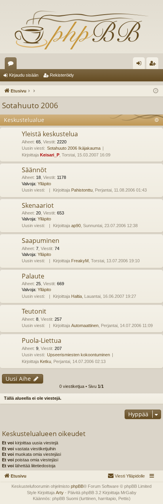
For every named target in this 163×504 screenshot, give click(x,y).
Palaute (33, 276)
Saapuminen (40, 240)
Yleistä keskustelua (50, 134)
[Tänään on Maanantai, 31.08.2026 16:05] (155, 91)
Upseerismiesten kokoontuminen (78, 354)
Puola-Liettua (41, 340)
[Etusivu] (81, 29)
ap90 (76, 225)
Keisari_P (49, 154)
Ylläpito (44, 183)
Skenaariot (38, 205)
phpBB (77, 486)
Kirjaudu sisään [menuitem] (140, 64)
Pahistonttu (82, 190)
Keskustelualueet (12, 64)
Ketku (45, 361)
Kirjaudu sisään (23, 75)
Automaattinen (85, 325)
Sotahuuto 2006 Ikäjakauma (73, 148)
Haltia (76, 296)
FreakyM (80, 260)
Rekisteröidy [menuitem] (154, 64)
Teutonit (34, 311)
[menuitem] (126, 476)
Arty (60, 492)
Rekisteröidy (62, 75)
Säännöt (34, 169)
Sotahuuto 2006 (30, 105)
